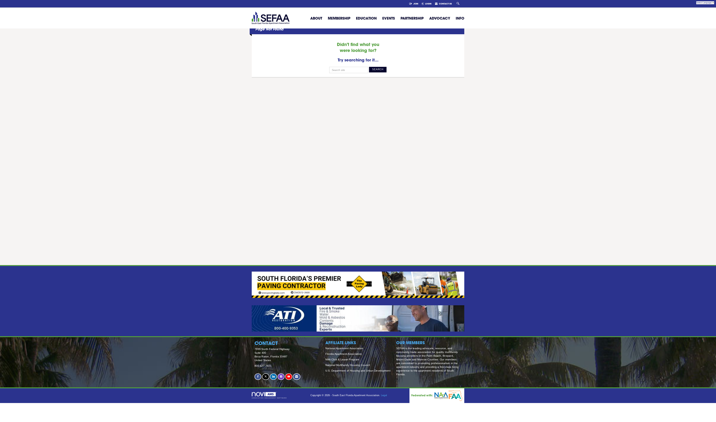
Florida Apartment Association (343, 353)
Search (377, 69)
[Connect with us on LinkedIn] (273, 376)
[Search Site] (458, 3)
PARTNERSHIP (412, 18)
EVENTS (388, 18)
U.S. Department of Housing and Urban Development (357, 370)
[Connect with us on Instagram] (281, 376)
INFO (460, 18)
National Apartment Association (344, 348)
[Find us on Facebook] (258, 376)
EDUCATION (366, 18)
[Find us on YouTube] (288, 376)
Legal (384, 395)
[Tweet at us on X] (265, 376)
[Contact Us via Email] (296, 376)
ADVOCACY (439, 18)
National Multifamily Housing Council (347, 365)
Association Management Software (269, 398)
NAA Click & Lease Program (342, 359)
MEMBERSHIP (339, 18)
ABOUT (316, 18)
